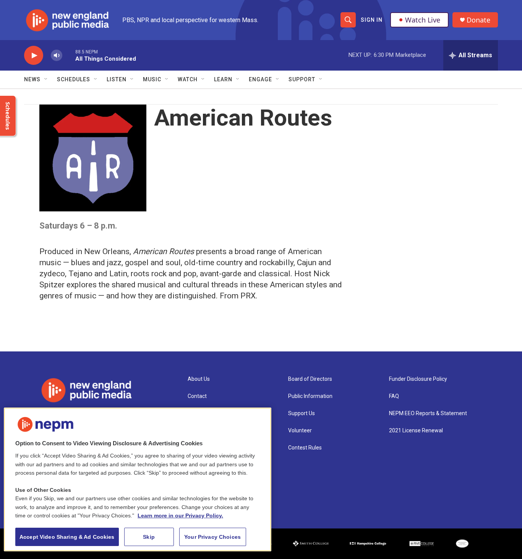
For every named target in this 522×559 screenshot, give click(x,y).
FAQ (394, 396)
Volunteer (300, 430)
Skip (149, 537)
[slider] (69, 55)
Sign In (372, 20)
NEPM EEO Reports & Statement (428, 413)
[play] (34, 55)
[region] (137, 479)
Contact (197, 396)
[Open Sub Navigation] (46, 79)
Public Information (310, 396)
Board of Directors (310, 379)
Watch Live (422, 19)
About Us (199, 379)
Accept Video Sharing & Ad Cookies (67, 537)
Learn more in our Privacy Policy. (180, 515)
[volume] (56, 55)
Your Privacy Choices (212, 537)
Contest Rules (305, 448)
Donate (478, 20)
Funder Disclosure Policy (418, 379)
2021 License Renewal (416, 430)
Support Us (301, 413)
